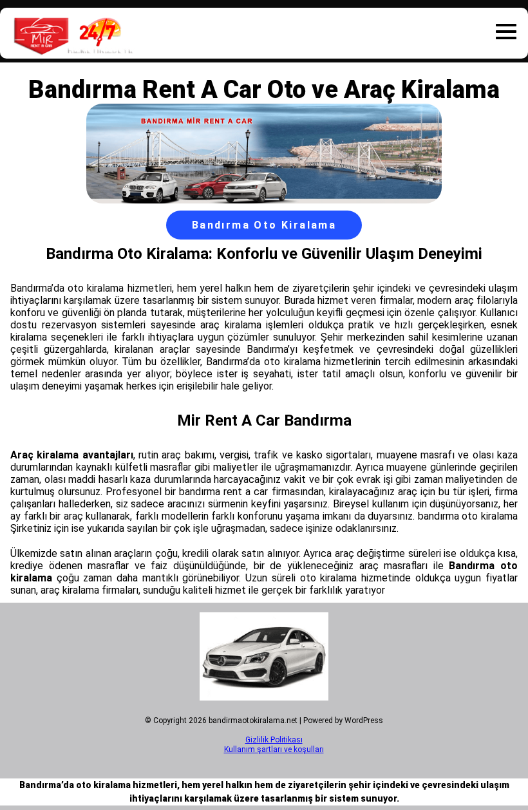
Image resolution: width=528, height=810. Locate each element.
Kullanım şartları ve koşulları (274, 749)
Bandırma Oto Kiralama (264, 225)
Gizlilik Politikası (274, 739)
